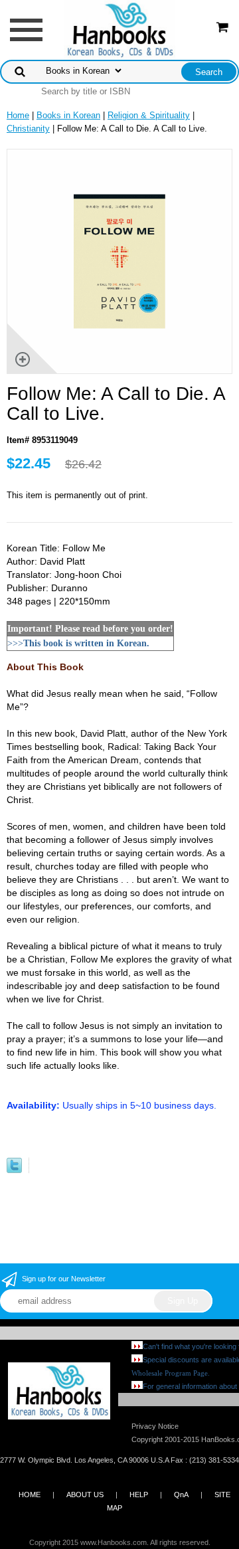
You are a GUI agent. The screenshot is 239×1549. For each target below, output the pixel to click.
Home (18, 115)
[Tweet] (14, 1170)
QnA (181, 1495)
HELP (138, 1495)
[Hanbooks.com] (120, 29)
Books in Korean (68, 115)
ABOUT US (85, 1495)
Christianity (28, 129)
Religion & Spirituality (149, 115)
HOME (29, 1495)
